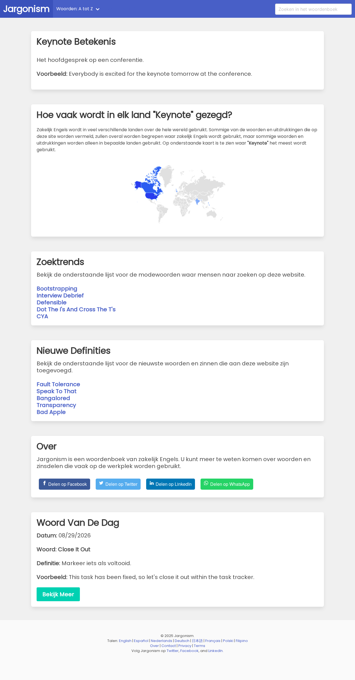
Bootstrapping (57, 288)
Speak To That (57, 391)
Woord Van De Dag (128, 9)
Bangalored (53, 398)
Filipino (242, 640)
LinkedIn (215, 650)
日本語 (197, 640)
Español (141, 640)
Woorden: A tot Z (74, 9)
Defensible (52, 302)
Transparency (56, 405)
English (125, 640)
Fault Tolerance (58, 384)
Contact (168, 645)
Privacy (184, 645)
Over (154, 645)
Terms (199, 645)
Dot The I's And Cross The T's (76, 309)
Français (212, 640)
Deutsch (182, 640)
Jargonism (26, 8)
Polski (228, 640)
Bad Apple (51, 412)
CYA (42, 316)
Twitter (173, 650)
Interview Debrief (60, 295)
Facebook (189, 650)
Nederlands (161, 640)
